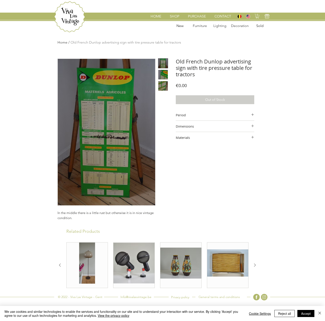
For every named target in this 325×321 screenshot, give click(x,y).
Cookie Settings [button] (260, 313)
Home (62, 42)
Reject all (284, 313)
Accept (306, 313)
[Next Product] (255, 265)
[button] (257, 16)
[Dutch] (239, 16)
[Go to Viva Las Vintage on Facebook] (256, 297)
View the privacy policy (113, 315)
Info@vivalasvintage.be (135, 297)
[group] (157, 265)
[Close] (319, 313)
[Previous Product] (60, 265)
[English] (248, 16)
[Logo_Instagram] (264, 297)
